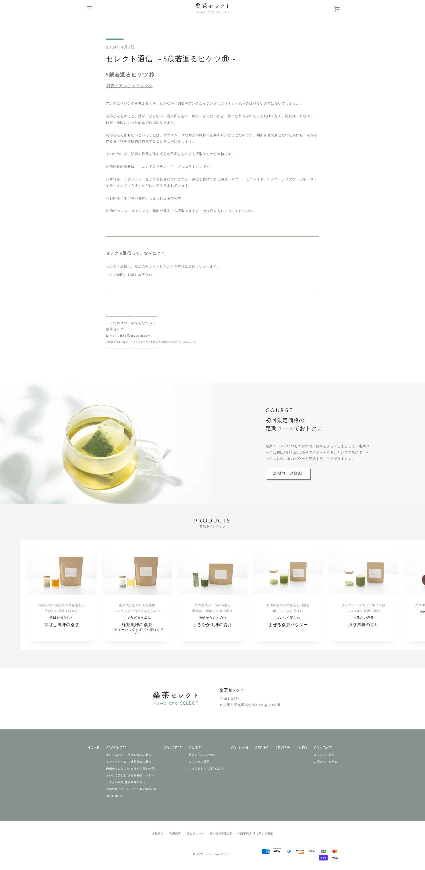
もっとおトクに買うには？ (206, 768)
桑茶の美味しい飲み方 (203, 755)
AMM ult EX (115, 796)
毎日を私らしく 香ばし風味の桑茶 (128, 755)
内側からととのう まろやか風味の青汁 (131, 768)
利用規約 (175, 833)
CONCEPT (173, 748)
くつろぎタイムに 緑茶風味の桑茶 (128, 762)
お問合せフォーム (326, 762)
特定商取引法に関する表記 (255, 833)
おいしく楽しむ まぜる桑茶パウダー (130, 775)
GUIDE (195, 748)
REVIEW (282, 748)
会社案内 (158, 833)
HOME (93, 748)
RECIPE (262, 748)
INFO (302, 748)
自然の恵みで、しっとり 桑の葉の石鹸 (131, 789)
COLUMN (239, 748)
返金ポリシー (195, 833)
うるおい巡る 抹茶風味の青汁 (125, 782)
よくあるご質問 (199, 762)
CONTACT (323, 748)
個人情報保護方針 (221, 833)
